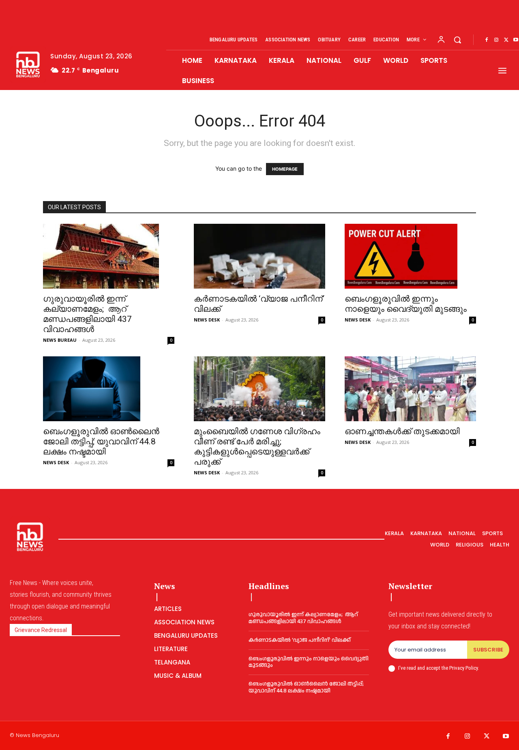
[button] (457, 39)
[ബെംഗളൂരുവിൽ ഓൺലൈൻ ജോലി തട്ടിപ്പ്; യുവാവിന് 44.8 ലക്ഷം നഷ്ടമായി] (108, 388)
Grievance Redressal (41, 630)
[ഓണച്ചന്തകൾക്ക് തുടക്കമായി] (410, 388)
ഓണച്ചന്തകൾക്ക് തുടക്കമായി (402, 431)
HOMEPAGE (285, 169)
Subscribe (488, 650)
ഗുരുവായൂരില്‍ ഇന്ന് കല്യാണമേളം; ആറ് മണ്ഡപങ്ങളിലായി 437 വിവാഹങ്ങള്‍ (87, 314)
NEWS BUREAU (60, 340)
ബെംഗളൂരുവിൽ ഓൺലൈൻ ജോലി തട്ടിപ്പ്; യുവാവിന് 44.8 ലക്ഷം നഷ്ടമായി (101, 441)
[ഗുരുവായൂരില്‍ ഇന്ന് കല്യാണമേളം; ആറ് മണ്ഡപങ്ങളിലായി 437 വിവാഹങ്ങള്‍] (108, 256)
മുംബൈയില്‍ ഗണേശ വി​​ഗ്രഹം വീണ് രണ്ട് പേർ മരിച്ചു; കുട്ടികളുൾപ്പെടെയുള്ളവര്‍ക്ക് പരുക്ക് (257, 446)
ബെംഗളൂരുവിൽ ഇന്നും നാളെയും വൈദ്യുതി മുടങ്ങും (406, 304)
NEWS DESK (207, 320)
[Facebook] (486, 40)
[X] (506, 40)
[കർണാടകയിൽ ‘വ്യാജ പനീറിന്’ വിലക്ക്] (259, 256)
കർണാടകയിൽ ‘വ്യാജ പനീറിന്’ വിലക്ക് (300, 640)
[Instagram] (496, 40)
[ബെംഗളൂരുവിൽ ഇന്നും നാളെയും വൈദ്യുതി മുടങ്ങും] (410, 256)
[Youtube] (506, 736)
